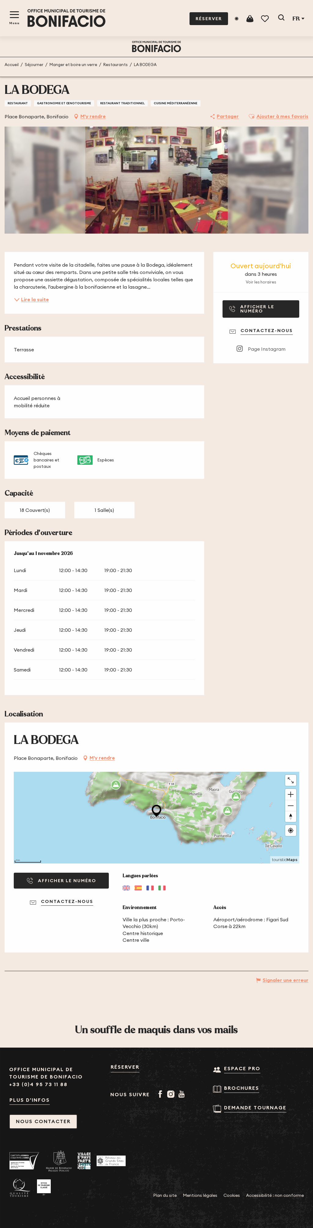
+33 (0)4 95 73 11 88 (38, 1084)
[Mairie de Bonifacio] (59, 1161)
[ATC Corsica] (24, 1161)
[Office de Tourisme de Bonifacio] (66, 18)
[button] (281, 18)
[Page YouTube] (182, 1095)
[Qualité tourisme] (20, 1188)
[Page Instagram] (172, 1095)
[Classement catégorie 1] (44, 1187)
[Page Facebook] (161, 1095)
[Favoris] (265, 19)
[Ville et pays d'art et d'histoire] (84, 1160)
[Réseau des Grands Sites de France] (111, 1161)
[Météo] (236, 18)
